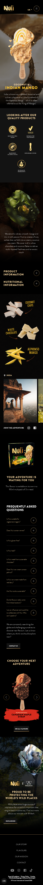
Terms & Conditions (13, 876)
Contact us (13, 646)
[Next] (36, 697)
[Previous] (6, 697)
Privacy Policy (25, 876)
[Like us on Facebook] (35, 428)
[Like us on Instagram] (28, 428)
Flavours (21, 850)
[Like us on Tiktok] (31, 870)
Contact (21, 863)
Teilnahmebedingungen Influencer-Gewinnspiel (22, 878)
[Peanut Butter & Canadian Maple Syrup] (21, 692)
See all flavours (21, 729)
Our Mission (10, 821)
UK (29, 10)
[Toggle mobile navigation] (36, 8)
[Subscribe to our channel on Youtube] (12, 870)
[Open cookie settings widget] (4, 881)
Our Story (21, 844)
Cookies (32, 876)
